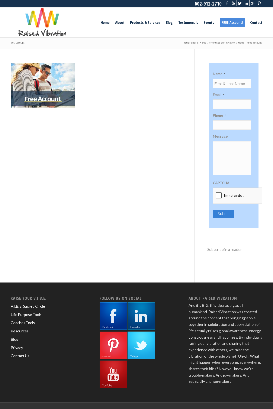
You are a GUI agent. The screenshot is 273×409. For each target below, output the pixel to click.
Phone (219, 115)
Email (218, 95)
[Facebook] (227, 3)
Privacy (17, 347)
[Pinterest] (259, 3)
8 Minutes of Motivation (222, 42)
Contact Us (20, 355)
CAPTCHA (221, 183)
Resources (20, 331)
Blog (14, 339)
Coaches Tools (23, 322)
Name (219, 74)
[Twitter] (240, 3)
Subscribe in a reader (224, 249)
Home (203, 42)
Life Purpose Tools (26, 314)
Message (220, 136)
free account (18, 42)
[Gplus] (253, 3)
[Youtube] (233, 3)
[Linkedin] (246, 3)
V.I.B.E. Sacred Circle (28, 306)
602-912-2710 (208, 3)
